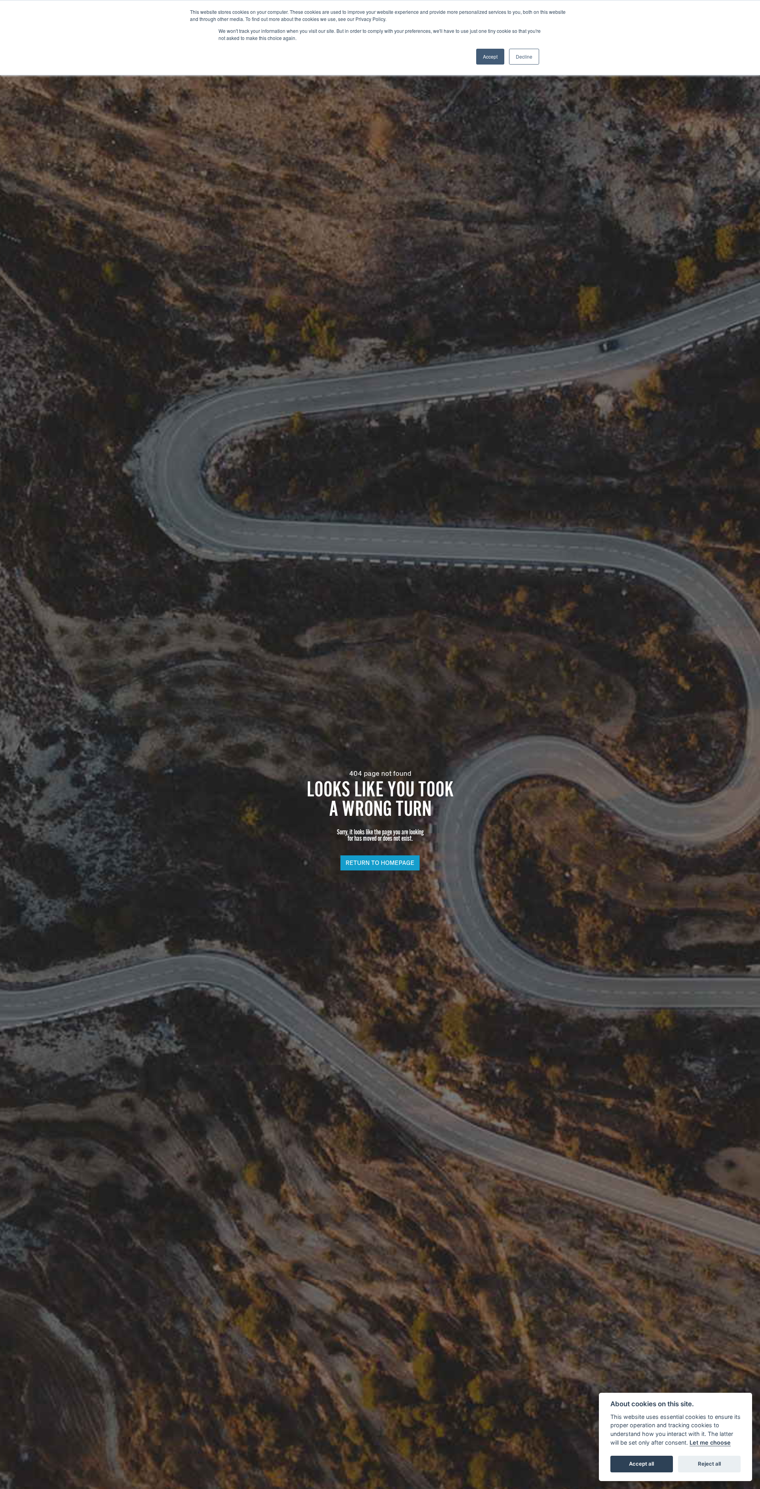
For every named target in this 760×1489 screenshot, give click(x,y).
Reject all (709, 1463)
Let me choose (710, 1442)
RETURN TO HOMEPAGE (380, 863)
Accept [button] (490, 56)
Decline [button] (524, 56)
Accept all (641, 1463)
